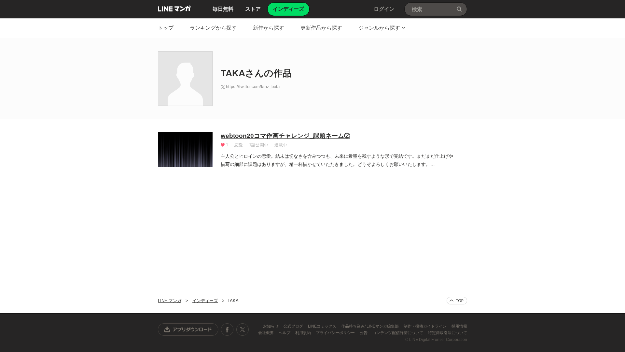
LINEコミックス (322, 326)
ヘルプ (285, 332)
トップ (166, 28)
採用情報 (459, 326)
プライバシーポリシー (336, 332)
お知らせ (271, 326)
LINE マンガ (174, 8)
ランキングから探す (213, 28)
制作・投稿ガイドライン (426, 326)
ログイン (384, 9)
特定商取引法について (447, 332)
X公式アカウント (242, 329)
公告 (364, 332)
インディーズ (205, 300)
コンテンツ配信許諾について (398, 332)
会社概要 (266, 332)
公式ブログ (294, 326)
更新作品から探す (321, 28)
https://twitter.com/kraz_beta (253, 86)
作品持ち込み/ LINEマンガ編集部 (370, 326)
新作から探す (268, 28)
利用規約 (303, 332)
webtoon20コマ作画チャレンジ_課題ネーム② (285, 135)
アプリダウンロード (188, 329)
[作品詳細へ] (185, 149)
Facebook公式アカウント (227, 329)
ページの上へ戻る (457, 300)
